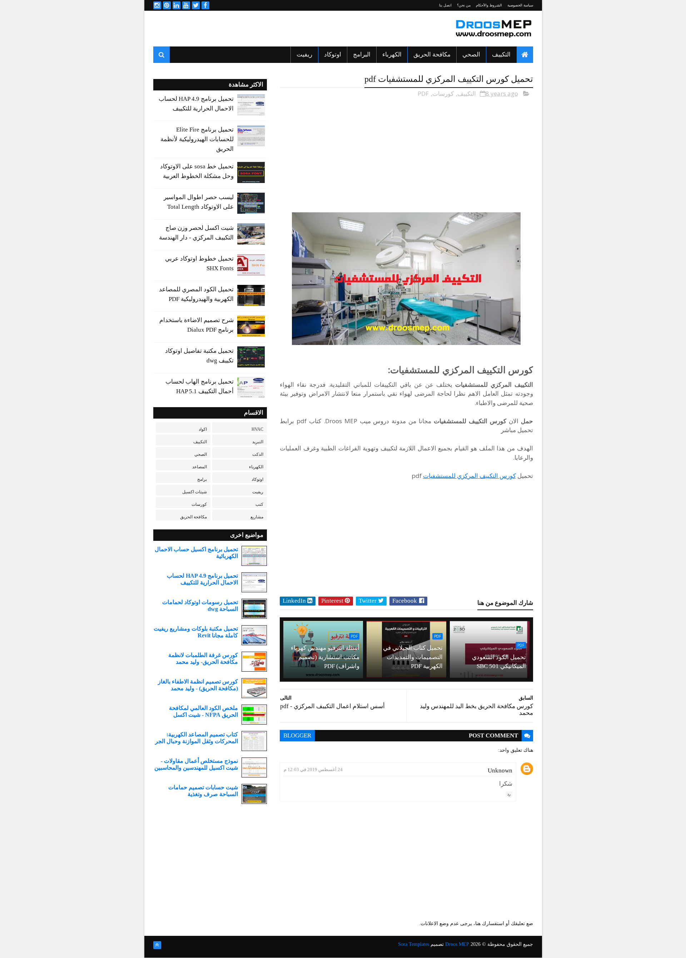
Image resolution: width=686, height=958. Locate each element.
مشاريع (256, 516)
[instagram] (157, 5)
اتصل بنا (445, 5)
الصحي (471, 54)
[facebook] (205, 5)
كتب (259, 504)
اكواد (203, 429)
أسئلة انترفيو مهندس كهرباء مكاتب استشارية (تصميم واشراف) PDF (325, 657)
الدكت (257, 454)
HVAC (257, 429)
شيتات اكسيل (194, 491)
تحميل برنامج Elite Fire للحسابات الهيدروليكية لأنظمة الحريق (197, 139)
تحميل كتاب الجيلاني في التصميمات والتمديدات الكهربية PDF (413, 657)
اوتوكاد (332, 54)
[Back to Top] (157, 945)
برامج (202, 479)
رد (509, 794)
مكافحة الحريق (432, 54)
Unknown (500, 770)
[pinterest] (167, 5)
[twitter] (196, 5)
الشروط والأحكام (489, 5)
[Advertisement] (283, 29)
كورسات (443, 93)
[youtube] (186, 5)
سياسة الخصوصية (520, 5)
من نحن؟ (464, 5)
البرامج (362, 54)
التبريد (257, 441)
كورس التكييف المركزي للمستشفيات (469, 475)
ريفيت (304, 54)
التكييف (501, 54)
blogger (297, 735)
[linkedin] (176, 5)
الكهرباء (392, 54)
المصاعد (199, 466)
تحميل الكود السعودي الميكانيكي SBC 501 (499, 662)
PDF (423, 93)
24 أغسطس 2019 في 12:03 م (313, 769)
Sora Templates (413, 944)
